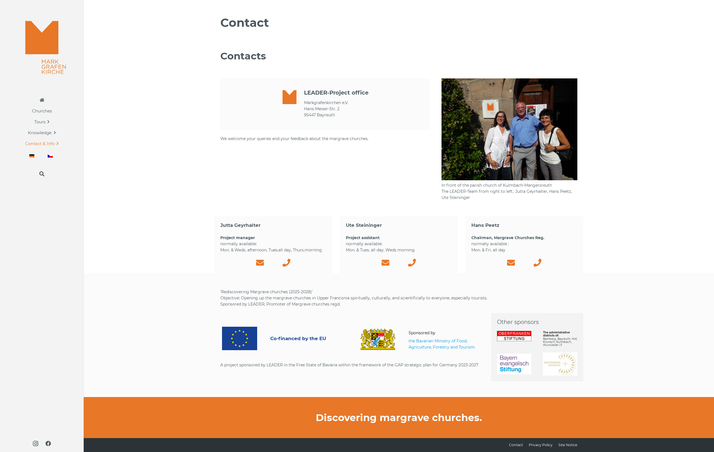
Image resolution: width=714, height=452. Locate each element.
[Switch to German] (32, 155)
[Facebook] (48, 443)
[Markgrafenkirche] (42, 47)
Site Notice (567, 445)
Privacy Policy (541, 445)
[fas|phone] (286, 263)
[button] (48, 121)
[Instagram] (35, 443)
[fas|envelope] (260, 263)
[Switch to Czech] (51, 155)
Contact (516, 445)
